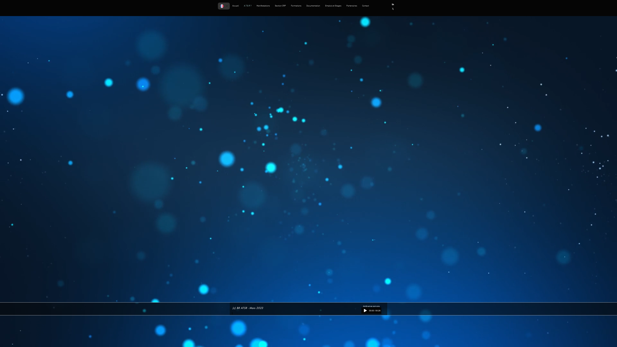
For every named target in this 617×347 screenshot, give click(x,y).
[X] (393, 9)
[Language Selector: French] (224, 6)
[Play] (365, 310)
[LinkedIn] (393, 4)
